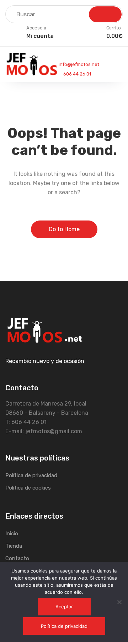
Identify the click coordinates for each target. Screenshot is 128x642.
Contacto (17, 558)
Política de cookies (28, 488)
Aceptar (64, 606)
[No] (119, 601)
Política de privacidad (31, 475)
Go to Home (64, 229)
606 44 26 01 (76, 74)
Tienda (13, 546)
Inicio (11, 533)
